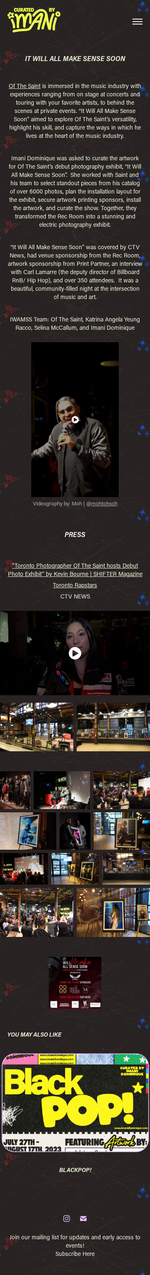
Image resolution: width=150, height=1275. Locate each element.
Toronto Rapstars (75, 585)
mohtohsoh (104, 503)
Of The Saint (24, 86)
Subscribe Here (75, 1254)
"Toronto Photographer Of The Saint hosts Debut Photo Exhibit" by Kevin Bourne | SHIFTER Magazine (75, 569)
